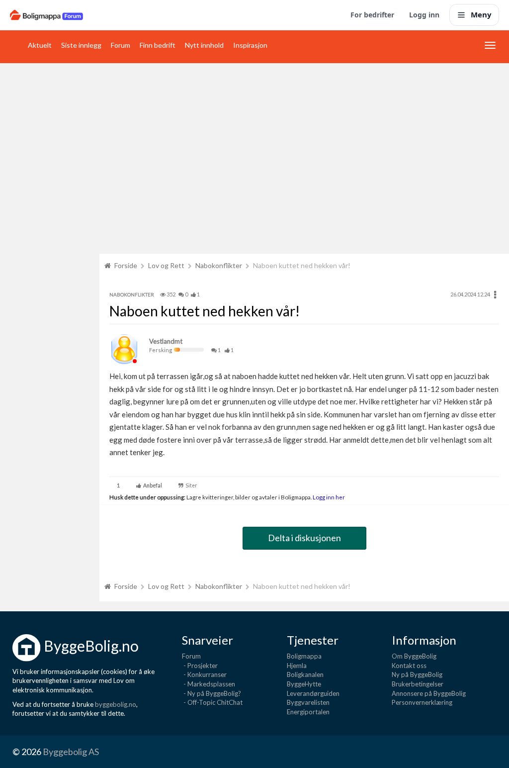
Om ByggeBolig (414, 656)
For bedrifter (372, 14)
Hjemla (297, 666)
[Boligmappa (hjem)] (46, 14)
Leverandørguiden (313, 693)
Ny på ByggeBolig (417, 674)
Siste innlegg (81, 45)
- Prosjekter (200, 666)
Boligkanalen (305, 674)
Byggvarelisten (308, 702)
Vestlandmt (165, 341)
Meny (481, 14)
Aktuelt (40, 45)
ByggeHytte (304, 684)
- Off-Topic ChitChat (212, 702)
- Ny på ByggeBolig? (211, 693)
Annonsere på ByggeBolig (429, 693)
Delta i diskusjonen (304, 537)
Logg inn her (328, 496)
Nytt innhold (204, 45)
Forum (120, 45)
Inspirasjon (250, 45)
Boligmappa (304, 656)
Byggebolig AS (71, 751)
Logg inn (424, 14)
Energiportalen (308, 712)
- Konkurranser (204, 674)
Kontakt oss (409, 666)
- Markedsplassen (208, 684)
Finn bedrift (157, 45)
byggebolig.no (115, 704)
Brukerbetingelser (417, 684)
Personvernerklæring (422, 702)
